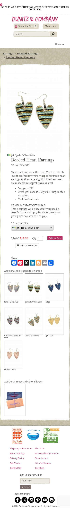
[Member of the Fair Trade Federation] (17, 435)
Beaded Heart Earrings (20, 57)
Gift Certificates (43, 463)
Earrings (8, 53)
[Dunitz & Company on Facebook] (18, 500)
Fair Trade (15, 463)
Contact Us (15, 467)
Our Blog (39, 467)
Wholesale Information (47, 453)
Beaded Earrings (27, 53)
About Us (39, 448)
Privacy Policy (17, 458)
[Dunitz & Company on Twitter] (24, 500)
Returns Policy (17, 453)
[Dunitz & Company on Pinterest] (38, 500)
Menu (60, 44)
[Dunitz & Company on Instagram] (31, 500)
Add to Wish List (28, 245)
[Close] (1, 4)
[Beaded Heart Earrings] (15, 400)
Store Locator (42, 458)
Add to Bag (55, 238)
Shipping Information (21, 448)
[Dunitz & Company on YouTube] (45, 500)
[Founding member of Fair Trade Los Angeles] (33, 435)
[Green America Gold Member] (51, 435)
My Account (51, 26)
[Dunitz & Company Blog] (52, 500)
